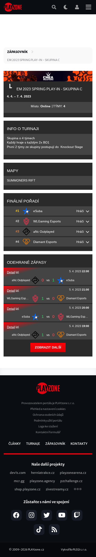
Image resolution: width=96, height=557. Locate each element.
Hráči (80, 211)
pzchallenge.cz (71, 481)
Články (14, 444)
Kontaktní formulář (48, 432)
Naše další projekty (48, 464)
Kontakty (79, 444)
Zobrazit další (48, 347)
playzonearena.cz (73, 473)
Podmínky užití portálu (48, 420)
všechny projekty (77, 489)
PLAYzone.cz (36, 549)
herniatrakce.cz (42, 473)
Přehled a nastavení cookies (48, 409)
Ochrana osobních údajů (48, 414)
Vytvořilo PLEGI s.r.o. (74, 549)
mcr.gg (19, 481)
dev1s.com (18, 473)
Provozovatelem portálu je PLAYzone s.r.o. (48, 403)
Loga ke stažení (48, 426)
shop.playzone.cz (27, 489)
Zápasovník (17, 52)
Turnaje (33, 444)
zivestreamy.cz (57, 489)
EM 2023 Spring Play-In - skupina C (33, 60)
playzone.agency (42, 481)
